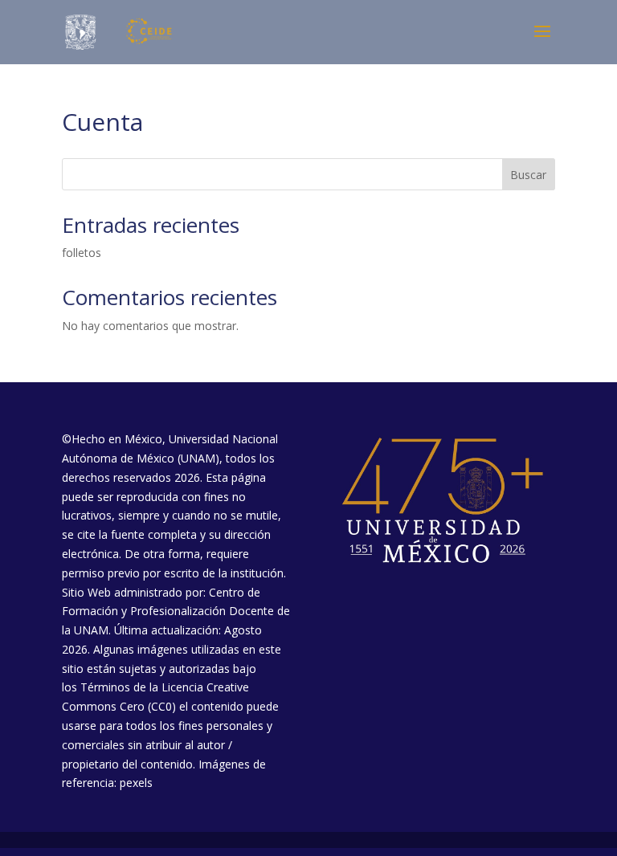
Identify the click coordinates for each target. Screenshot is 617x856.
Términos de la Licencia (141, 687)
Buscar (528, 174)
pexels (136, 782)
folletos (81, 252)
